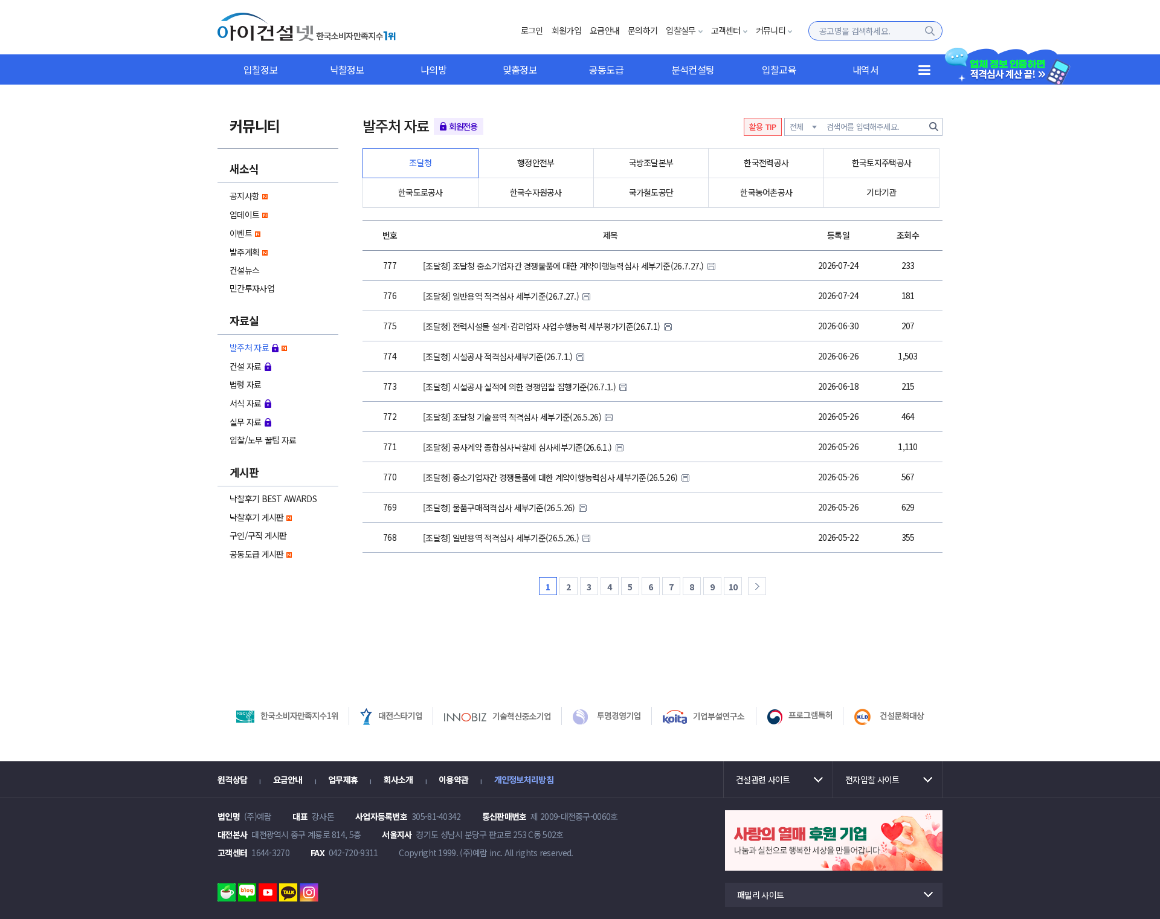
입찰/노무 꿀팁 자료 (263, 440)
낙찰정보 (347, 69)
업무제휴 (343, 779)
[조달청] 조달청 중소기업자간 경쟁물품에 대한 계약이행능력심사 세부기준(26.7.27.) (564, 266)
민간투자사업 (252, 288)
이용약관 (453, 779)
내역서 (865, 69)
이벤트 (241, 233)
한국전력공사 (766, 162)
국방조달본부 (651, 162)
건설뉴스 (244, 270)
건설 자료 (246, 366)
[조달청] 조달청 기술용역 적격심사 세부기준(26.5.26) (513, 417)
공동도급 (606, 69)
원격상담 (232, 779)
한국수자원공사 (536, 192)
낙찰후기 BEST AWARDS (273, 498)
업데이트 (244, 214)
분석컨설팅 (693, 69)
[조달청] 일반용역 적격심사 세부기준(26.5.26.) (502, 538)
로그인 (532, 30)
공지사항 (244, 196)
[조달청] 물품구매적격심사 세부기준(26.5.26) (500, 507)
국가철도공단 (651, 192)
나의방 (433, 69)
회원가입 (566, 30)
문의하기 (642, 30)
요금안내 (604, 30)
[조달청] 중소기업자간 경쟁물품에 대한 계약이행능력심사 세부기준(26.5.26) (551, 477)
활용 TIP (762, 126)
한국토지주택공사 (881, 162)
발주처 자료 (249, 347)
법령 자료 (246, 384)
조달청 (420, 162)
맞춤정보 (520, 69)
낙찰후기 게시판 (256, 517)
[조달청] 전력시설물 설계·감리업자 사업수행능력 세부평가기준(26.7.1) (542, 326)
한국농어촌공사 (766, 192)
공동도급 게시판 (256, 554)
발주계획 (244, 252)
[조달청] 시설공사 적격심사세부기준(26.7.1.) (499, 356)
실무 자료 (246, 422)
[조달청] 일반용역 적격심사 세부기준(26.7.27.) (502, 296)
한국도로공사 (420, 192)
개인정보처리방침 (523, 779)
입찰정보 (260, 69)
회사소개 (398, 779)
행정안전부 (536, 162)
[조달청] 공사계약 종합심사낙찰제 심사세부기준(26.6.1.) (518, 447)
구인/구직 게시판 (258, 535)
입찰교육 (779, 69)
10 (733, 587)
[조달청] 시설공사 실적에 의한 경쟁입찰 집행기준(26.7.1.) (520, 387)
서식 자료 (246, 403)
